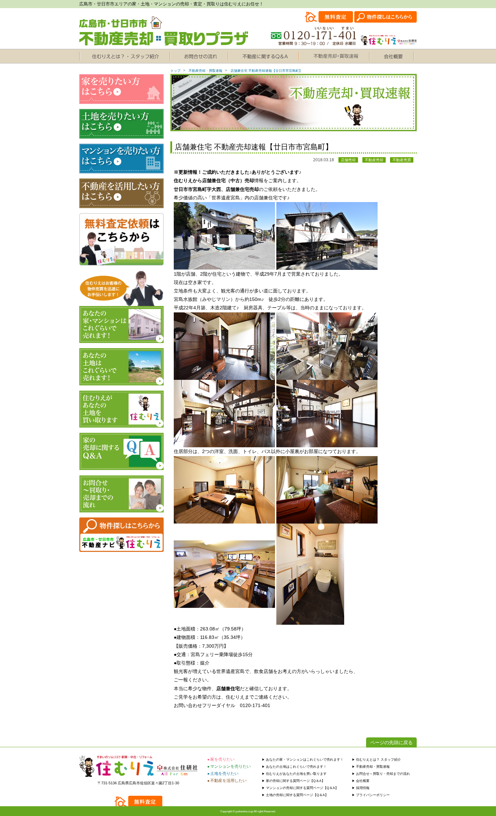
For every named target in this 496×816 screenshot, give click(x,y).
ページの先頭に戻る (391, 742)
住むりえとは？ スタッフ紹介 (378, 759)
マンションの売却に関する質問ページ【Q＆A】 (302, 788)
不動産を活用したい (228, 780)
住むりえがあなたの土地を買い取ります (296, 774)
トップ (175, 71)
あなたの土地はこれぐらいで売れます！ (296, 766)
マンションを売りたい (230, 766)
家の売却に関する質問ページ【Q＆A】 (295, 781)
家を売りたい (222, 759)
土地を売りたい (224, 773)
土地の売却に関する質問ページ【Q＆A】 (297, 795)
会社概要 (362, 781)
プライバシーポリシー (373, 795)
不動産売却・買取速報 (205, 71)
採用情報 (362, 788)
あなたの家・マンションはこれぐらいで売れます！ (304, 759)
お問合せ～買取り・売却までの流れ (383, 774)
